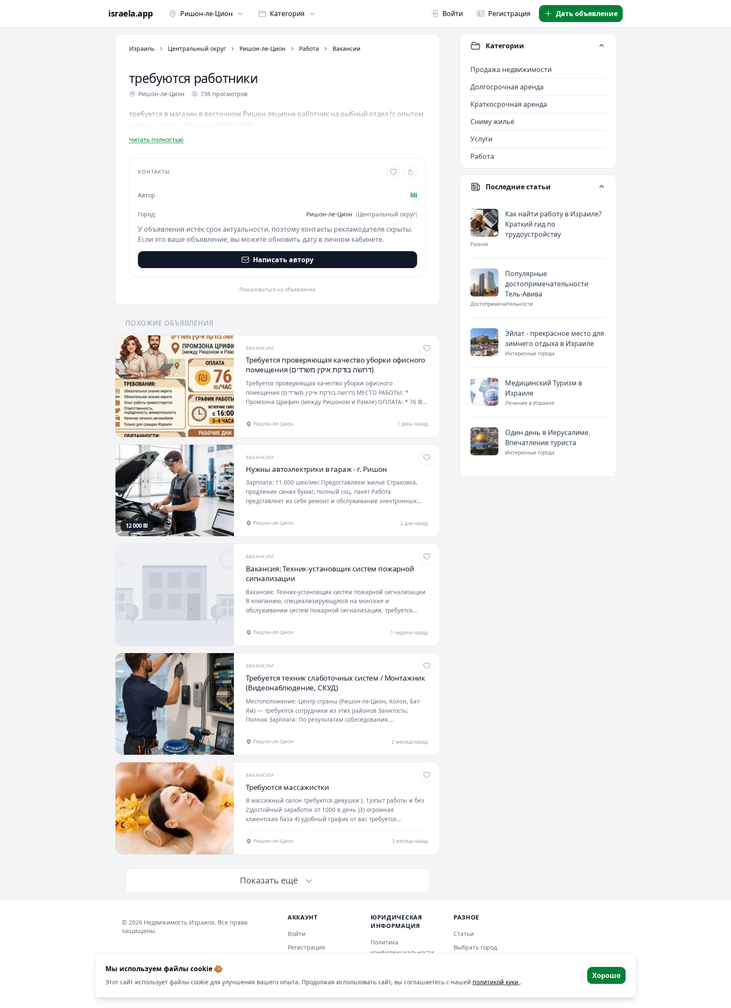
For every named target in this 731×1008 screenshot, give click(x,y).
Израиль (141, 48)
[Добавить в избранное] (393, 172)
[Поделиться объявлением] (410, 172)
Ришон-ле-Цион (206, 13)
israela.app (130, 13)
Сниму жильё (492, 121)
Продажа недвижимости (511, 69)
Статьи (463, 934)
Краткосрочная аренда (508, 104)
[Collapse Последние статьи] (601, 186)
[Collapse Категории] (601, 45)
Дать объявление (587, 13)
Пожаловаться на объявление (277, 289)
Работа (309, 48)
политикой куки (496, 982)
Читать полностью (156, 140)
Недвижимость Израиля (179, 922)
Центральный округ (197, 48)
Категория (287, 13)
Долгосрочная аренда (507, 86)
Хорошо (606, 975)
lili (413, 195)
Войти (452, 13)
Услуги (481, 139)
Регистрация (509, 13)
